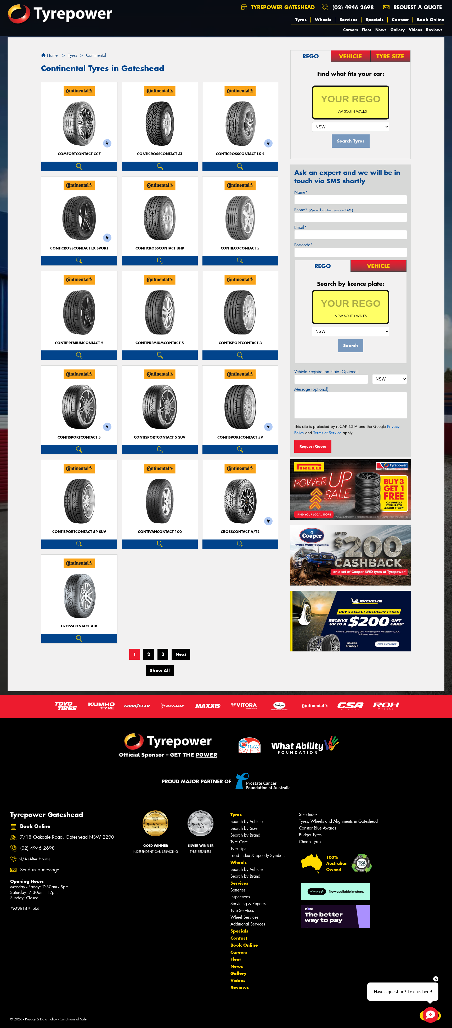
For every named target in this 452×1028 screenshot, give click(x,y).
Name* (301, 192)
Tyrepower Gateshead (282, 7)
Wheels (323, 19)
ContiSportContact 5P (240, 437)
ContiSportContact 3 (240, 343)
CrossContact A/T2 (240, 532)
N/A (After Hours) (34, 859)
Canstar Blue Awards (317, 828)
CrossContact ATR (79, 626)
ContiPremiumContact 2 (79, 343)
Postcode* (303, 245)
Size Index (308, 814)
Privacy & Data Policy (41, 1019)
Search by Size (243, 828)
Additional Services (247, 924)
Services (348, 19)
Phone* (323, 210)
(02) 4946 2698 (353, 7)
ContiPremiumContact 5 (159, 343)
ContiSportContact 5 (79, 437)
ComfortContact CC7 (79, 154)
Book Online (430, 19)
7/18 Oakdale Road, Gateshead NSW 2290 (67, 837)
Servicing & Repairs (247, 903)
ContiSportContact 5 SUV (159, 437)
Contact (400, 19)
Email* (300, 227)
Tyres (301, 19)
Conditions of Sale (73, 1019)
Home (52, 55)
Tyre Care (239, 842)
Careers (350, 29)
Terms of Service (327, 432)
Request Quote (313, 446)
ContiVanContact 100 (160, 532)
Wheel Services (244, 917)
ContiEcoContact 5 (240, 248)
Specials (374, 19)
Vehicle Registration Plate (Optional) (326, 371)
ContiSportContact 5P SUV (79, 532)
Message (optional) (311, 389)
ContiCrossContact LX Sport (79, 248)
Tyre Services (242, 910)
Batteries (237, 890)
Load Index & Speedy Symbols (257, 855)
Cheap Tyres (310, 841)
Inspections (240, 897)
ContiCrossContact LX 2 (240, 154)
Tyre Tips (238, 848)
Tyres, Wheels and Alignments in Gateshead (338, 821)
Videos (415, 29)
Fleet (366, 29)
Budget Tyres (310, 835)
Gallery (398, 29)
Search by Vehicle (246, 821)
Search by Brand (245, 835)
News (380, 29)
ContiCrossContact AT (159, 154)
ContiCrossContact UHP (159, 248)
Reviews (434, 29)
